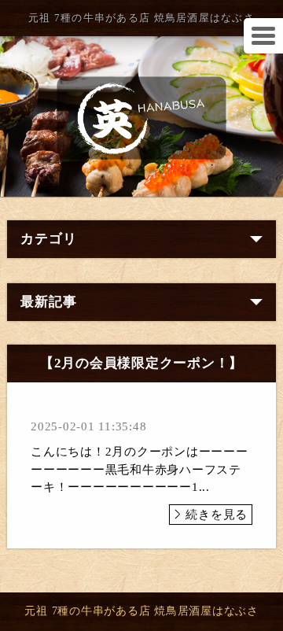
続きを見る (217, 514)
